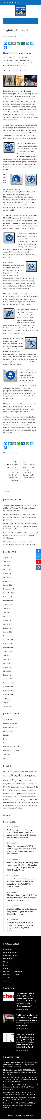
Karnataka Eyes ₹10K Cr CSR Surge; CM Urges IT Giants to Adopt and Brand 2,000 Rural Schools (19, 1105)
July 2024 (6, 655)
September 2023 (8, 694)
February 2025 (8, 628)
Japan (32, 793)
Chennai (29, 787)
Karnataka (32, 796)
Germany (29, 790)
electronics (18, 790)
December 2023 (8, 683)
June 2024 (6, 659)
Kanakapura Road (24, 796)
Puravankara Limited (9, 805)
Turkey (5, 808)
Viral (21, 1115)
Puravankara (33, 802)
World (5, 758)
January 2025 (8, 632)
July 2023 (6, 702)
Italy (29, 793)
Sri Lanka (34, 805)
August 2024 (7, 651)
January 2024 (8, 679)
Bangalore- (14, 771)
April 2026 (7, 573)
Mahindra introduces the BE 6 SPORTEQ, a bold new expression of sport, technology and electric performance (19, 517)
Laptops (11, 799)
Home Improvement (10, 727)
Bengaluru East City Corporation (16, 784)
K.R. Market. (15, 796)
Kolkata (6, 800)
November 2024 (8, 640)
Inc (26, 793)
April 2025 (7, 620)
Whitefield (18, 808)
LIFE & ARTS (8, 731)
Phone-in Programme (8, 802)
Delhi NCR (7, 790)
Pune (27, 802)
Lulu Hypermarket (24, 800)
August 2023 (7, 698)
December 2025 (8, 589)
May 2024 (6, 663)
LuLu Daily (16, 799)
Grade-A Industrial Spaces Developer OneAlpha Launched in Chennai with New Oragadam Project (29, 469)
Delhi (36, 787)
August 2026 (7, 558)
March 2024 (7, 671)
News (5, 739)
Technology (7, 754)
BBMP (8, 776)
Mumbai (33, 799)
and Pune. (6, 771)
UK (11, 808)
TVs (8, 808)
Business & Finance (10, 723)
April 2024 (7, 667)
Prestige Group (20, 802)
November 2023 (8, 687)
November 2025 (8, 593)
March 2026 (7, 577)
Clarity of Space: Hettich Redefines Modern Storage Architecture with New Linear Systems (22, 897)
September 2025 (8, 601)
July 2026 (6, 561)
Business (23, 787)
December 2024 (8, 636)
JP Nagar (10, 796)
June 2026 (6, 565)
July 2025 (6, 608)
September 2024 (8, 647)
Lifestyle (6, 735)
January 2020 (8, 706)
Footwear (24, 790)
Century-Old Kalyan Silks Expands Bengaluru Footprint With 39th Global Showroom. (22, 911)
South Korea (27, 805)
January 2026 (8, 585)
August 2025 (7, 604)
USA (13, 808)
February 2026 (8, 581)
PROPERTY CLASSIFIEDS (12, 747)
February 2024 (8, 675)
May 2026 (6, 569)
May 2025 (6, 616)
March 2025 (7, 624)
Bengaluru (17, 775)
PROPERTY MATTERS (11, 751)
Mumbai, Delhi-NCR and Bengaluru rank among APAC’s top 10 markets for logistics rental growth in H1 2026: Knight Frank (20, 526)
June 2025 (6, 612)
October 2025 (8, 597)
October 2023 (8, 690)
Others (5, 743)
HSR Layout (12, 793)
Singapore (20, 805)
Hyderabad (20, 793)
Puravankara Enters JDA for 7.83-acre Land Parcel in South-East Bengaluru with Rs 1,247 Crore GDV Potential (20, 535)
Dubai (13, 790)
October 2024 (8, 644)
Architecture (14, 453)
